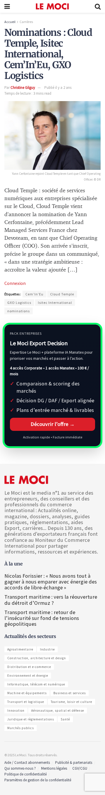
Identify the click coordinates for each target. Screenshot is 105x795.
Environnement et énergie (27, 676)
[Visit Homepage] (52, 6)
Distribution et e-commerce (29, 667)
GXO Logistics (19, 302)
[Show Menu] (7, 6)
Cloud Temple (62, 294)
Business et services (69, 693)
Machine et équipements (27, 693)
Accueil (9, 22)
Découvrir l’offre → (53, 424)
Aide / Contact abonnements (27, 762)
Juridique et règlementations (30, 719)
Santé (65, 719)
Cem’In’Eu (34, 294)
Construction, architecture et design (36, 658)
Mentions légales (54, 768)
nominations (18, 311)
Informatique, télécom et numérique (36, 684)
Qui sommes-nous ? (20, 768)
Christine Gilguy (22, 87)
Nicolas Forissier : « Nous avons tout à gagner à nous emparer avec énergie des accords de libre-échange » (50, 581)
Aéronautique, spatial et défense (57, 710)
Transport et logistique (25, 702)
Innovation (15, 710)
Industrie (47, 649)
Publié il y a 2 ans (57, 87)
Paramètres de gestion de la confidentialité (37, 780)
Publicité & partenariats (73, 762)
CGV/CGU (79, 768)
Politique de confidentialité (25, 774)
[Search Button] (98, 6)
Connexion (15, 283)
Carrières (26, 22)
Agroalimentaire (20, 649)
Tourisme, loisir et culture (71, 702)
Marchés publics (20, 728)
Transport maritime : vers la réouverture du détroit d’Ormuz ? (50, 599)
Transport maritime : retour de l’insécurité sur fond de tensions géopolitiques (41, 618)
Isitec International (55, 302)
